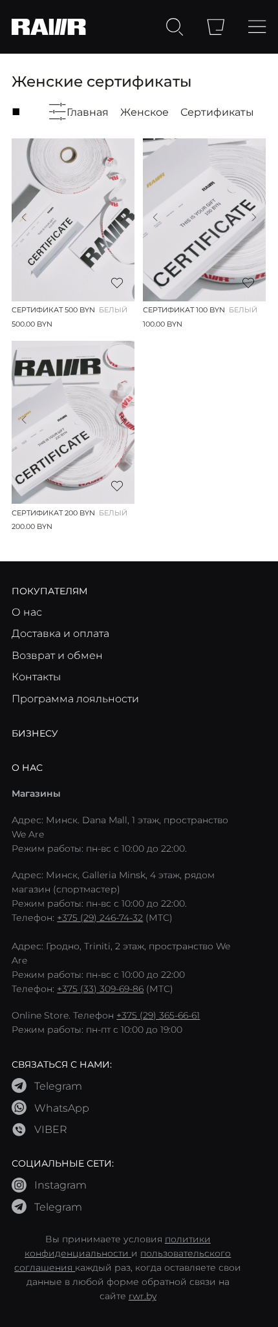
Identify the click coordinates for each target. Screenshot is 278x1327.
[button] (24, 217)
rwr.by (142, 1296)
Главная (88, 111)
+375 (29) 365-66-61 (158, 1015)
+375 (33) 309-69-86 (100, 989)
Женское (144, 111)
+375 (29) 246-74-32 (100, 917)
